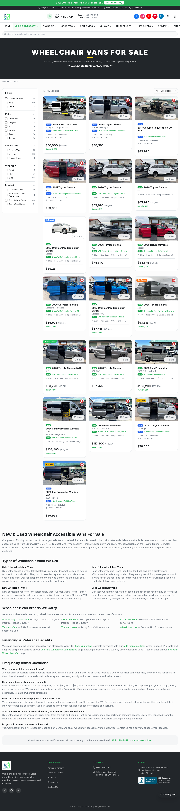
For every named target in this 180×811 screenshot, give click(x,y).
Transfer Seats (69, 627)
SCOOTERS (67, 26)
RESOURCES (145, 26)
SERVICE (162, 26)
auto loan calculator (134, 646)
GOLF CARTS (86, 26)
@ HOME (104, 26)
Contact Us (53, 787)
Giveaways (53, 782)
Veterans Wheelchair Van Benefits (59, 649)
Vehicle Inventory (56, 768)
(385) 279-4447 (47, 8)
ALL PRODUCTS (123, 26)
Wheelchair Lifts (128, 627)
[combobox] (165, 90)
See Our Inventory (114, 3)
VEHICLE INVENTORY (25, 26)
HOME (7, 26)
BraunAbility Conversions (15, 619)
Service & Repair (55, 772)
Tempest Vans (9, 627)
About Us (52, 777)
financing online (83, 646)
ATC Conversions (129, 619)
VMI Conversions (70, 619)
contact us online (141, 740)
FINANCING (48, 26)
